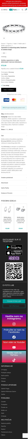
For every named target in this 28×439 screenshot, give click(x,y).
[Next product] (6, 53)
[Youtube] (14, 347)
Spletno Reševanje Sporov (8, 391)
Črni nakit (14, 116)
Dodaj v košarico (9, 89)
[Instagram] (14, 324)
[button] (10, 207)
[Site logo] (14, 9)
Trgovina (9, 43)
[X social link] (8, 130)
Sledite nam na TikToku (14, 354)
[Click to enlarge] (4, 38)
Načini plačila (5, 375)
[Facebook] (14, 337)
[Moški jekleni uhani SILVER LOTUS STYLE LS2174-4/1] (7, 209)
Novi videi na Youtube (14, 342)
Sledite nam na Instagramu (14, 317)
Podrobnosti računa (6, 432)
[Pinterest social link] (12, 130)
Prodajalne (4, 404)
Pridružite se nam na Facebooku (14, 331)
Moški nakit (21, 43)
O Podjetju (4, 369)
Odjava (3, 435)
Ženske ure (4, 407)
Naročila (3, 426)
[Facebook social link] (6, 130)
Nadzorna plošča (6, 423)
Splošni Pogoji (5, 388)
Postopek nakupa (6, 372)
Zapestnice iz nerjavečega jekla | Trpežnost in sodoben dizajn (13, 48)
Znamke (3, 401)
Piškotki (3, 381)
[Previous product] (2, 53)
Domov (3, 43)
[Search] (22, 9)
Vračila (3, 394)
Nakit (15, 43)
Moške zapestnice (6, 45)
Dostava (3, 378)
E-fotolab (3, 416)
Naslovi (3, 429)
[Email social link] (10, 130)
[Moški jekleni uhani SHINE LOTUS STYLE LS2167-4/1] (20, 209)
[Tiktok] (14, 360)
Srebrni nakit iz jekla (13, 122)
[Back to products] (4, 53)
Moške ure (4, 410)
